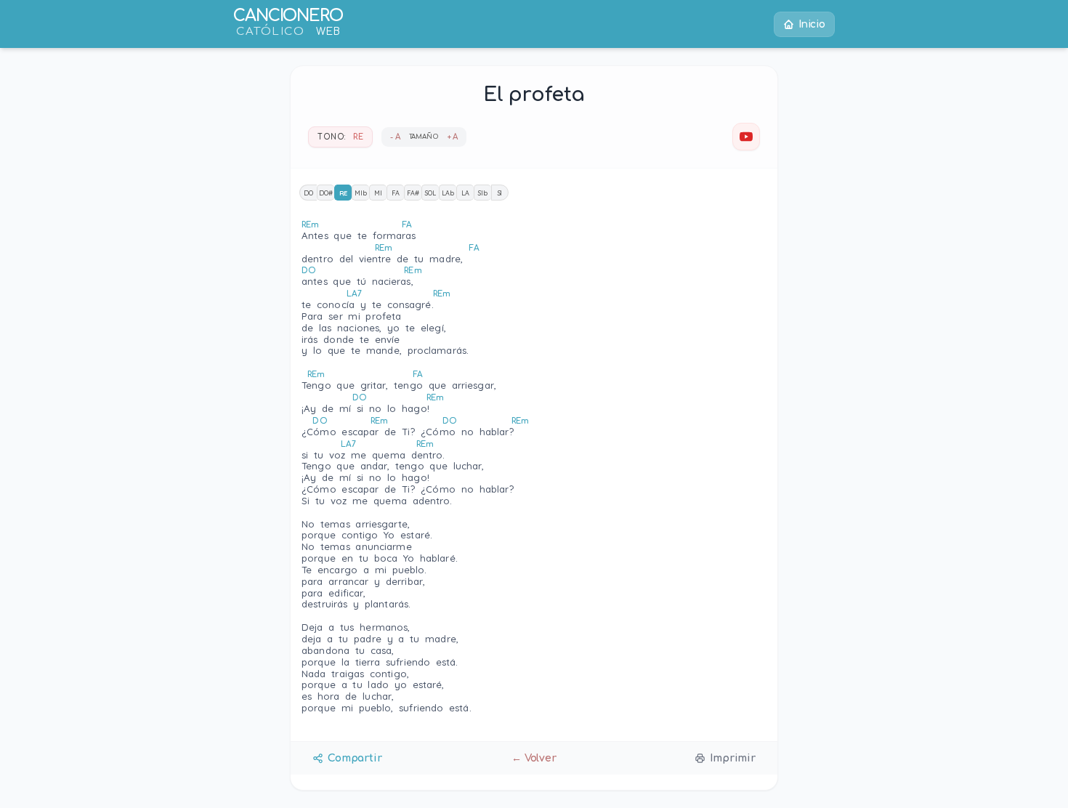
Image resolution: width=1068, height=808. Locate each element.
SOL (430, 193)
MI (378, 193)
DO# (326, 193)
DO (308, 193)
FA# (413, 193)
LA (465, 193)
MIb (361, 193)
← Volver (534, 758)
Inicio (811, 24)
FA (396, 193)
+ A (453, 137)
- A (395, 137)
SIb (483, 193)
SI (500, 193)
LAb (448, 193)
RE (343, 193)
